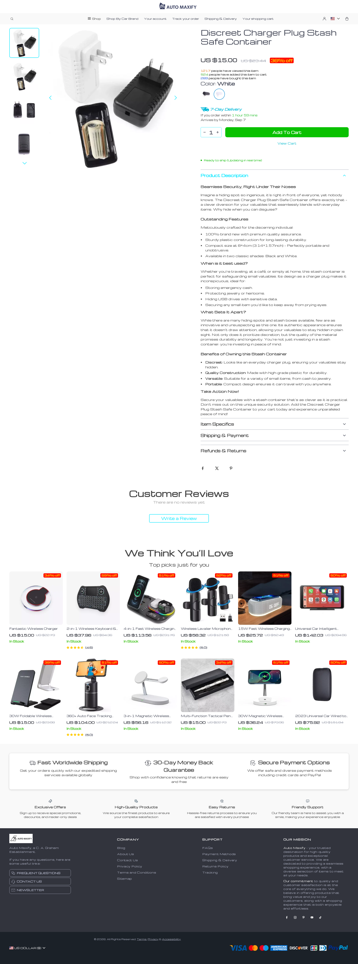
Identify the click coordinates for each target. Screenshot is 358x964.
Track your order (185, 19)
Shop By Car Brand (122, 19)
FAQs (207, 848)
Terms (142, 939)
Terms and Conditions (136, 872)
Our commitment (298, 881)
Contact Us (127, 860)
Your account (155, 19)
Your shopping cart (258, 19)
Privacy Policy (129, 866)
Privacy (153, 939)
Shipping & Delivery (221, 19)
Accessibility (171, 939)
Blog (121, 848)
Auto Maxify (294, 848)
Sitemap (124, 878)
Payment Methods (219, 854)
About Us (125, 854)
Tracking (210, 872)
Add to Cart (287, 132)
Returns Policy (215, 866)
